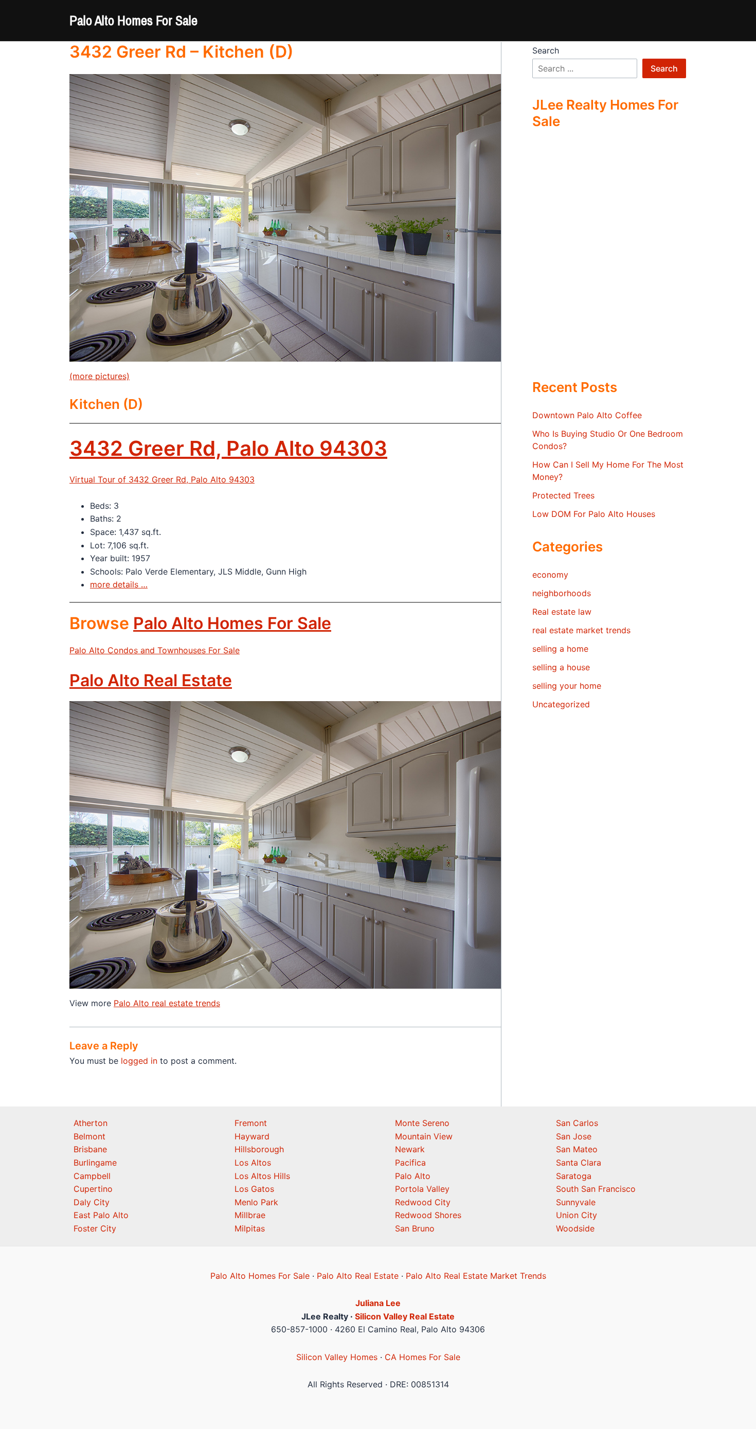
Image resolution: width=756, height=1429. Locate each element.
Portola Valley (422, 1189)
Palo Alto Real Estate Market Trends (476, 1276)
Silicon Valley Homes (336, 1357)
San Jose (573, 1136)
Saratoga (573, 1176)
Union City (576, 1215)
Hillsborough (259, 1149)
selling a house (561, 667)
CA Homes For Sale (422, 1357)
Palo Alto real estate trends (167, 1003)
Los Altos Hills (262, 1176)
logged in (139, 1061)
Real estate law (561, 611)
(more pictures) (99, 376)
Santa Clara (578, 1162)
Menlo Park (256, 1202)
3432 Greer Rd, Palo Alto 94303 (228, 448)
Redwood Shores (428, 1215)
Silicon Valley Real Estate (405, 1316)
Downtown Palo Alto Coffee (587, 415)
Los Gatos (254, 1189)
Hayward (252, 1136)
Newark (410, 1149)
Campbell (92, 1176)
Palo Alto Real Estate (150, 680)
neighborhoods (561, 593)
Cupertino (93, 1189)
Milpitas (250, 1228)
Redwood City (423, 1202)
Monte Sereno (422, 1123)
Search (545, 50)
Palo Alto (412, 1176)
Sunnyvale (576, 1202)
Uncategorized (561, 704)
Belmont (89, 1136)
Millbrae (250, 1215)
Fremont (251, 1123)
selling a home (560, 649)
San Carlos (577, 1123)
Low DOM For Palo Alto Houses (593, 514)
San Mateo (577, 1149)
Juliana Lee (378, 1303)
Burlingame (95, 1162)
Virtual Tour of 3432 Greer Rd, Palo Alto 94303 (162, 479)
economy (550, 574)
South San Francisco (596, 1189)
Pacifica (410, 1162)
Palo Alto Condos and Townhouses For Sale (154, 650)
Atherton (90, 1123)
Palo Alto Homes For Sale (133, 20)
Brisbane (90, 1149)
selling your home (566, 686)
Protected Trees (563, 495)
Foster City (95, 1228)
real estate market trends (581, 630)
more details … (119, 584)
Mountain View (424, 1136)
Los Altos (253, 1162)
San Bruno (415, 1228)
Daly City (92, 1202)
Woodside (575, 1228)
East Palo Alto (101, 1215)
